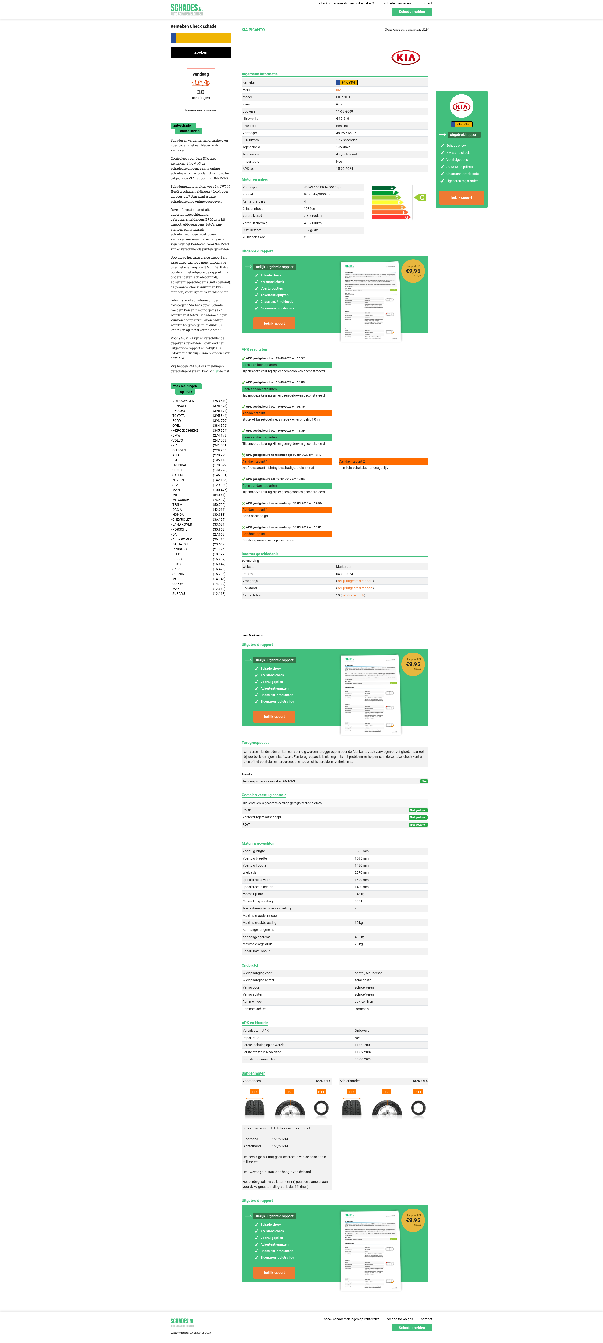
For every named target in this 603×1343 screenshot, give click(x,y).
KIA (338, 90)
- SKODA (199, 475)
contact (426, 3)
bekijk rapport (274, 323)
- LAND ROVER (198, 524)
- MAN (198, 589)
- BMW (199, 435)
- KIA (199, 445)
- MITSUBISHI (198, 500)
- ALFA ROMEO (198, 539)
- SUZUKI (199, 470)
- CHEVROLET (198, 519)
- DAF (198, 534)
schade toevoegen (397, 3)
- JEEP (198, 554)
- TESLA (198, 505)
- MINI (198, 495)
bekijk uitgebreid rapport (355, 581)
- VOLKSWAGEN (199, 401)
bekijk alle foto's (353, 595)
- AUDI (199, 455)
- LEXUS (198, 564)
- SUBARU (198, 594)
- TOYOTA (199, 416)
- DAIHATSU (198, 544)
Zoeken (200, 52)
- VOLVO (199, 440)
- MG (198, 579)
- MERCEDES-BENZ (199, 430)
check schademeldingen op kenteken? (346, 3)
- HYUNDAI (199, 465)
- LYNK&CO (198, 549)
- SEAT (199, 485)
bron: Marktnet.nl (252, 635)
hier (215, 371)
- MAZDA (199, 490)
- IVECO (198, 559)
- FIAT (199, 460)
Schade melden (412, 11)
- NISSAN (199, 480)
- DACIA (198, 509)
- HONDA (198, 514)
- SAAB (198, 569)
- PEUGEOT (199, 411)
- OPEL (199, 425)
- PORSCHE (198, 529)
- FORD (199, 420)
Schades (187, 9)
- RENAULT (199, 406)
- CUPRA (198, 584)
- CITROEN (199, 450)
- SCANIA (198, 574)
